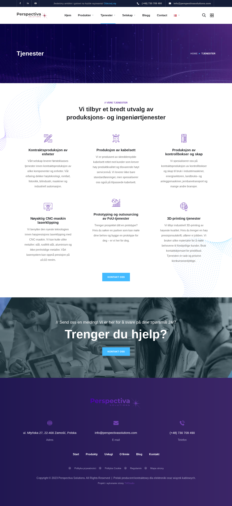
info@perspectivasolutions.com (116, 433)
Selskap (127, 15)
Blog (139, 454)
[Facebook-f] (20, 3)
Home (194, 53)
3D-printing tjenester (184, 218)
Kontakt (154, 454)
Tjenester (107, 15)
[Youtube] (35, 3)
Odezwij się (110, 3)
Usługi (108, 454)
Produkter (84, 15)
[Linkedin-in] (28, 3)
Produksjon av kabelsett (116, 150)
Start (76, 454)
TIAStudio (129, 483)
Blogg (146, 15)
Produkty (92, 454)
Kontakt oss (116, 277)
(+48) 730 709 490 (182, 433)
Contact (162, 15)
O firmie (124, 454)
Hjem (68, 15)
